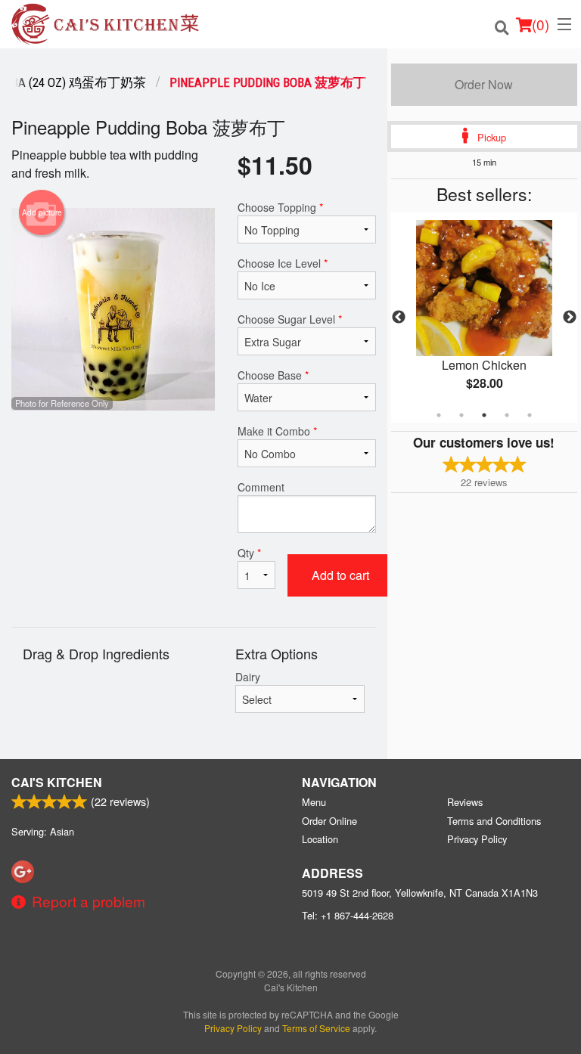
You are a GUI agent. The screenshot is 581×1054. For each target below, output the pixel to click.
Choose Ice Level (283, 263)
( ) (540, 24)
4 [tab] (506, 415)
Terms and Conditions (494, 821)
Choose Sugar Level (290, 319)
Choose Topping (280, 207)
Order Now (484, 84)
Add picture (42, 212)
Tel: (347, 915)
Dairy (247, 676)
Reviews (465, 802)
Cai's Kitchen (56, 782)
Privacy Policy (477, 839)
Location (320, 839)
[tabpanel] (484, 317)
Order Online (329, 821)
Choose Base (273, 375)
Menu (314, 802)
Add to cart (340, 575)
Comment (261, 486)
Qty (249, 552)
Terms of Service (316, 1027)
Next (569, 317)
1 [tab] (438, 415)
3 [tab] (484, 415)
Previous (398, 317)
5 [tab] (529, 415)
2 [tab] (461, 415)
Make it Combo (277, 431)
